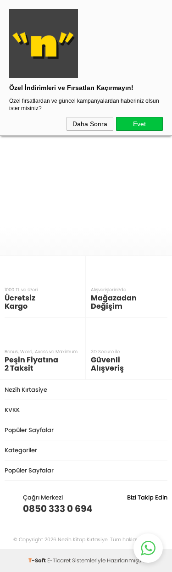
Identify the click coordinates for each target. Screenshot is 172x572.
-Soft (37, 560)
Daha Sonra (89, 124)
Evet (139, 124)
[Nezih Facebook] (160, 508)
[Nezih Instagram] (132, 508)
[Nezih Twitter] (146, 508)
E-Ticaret (59, 560)
